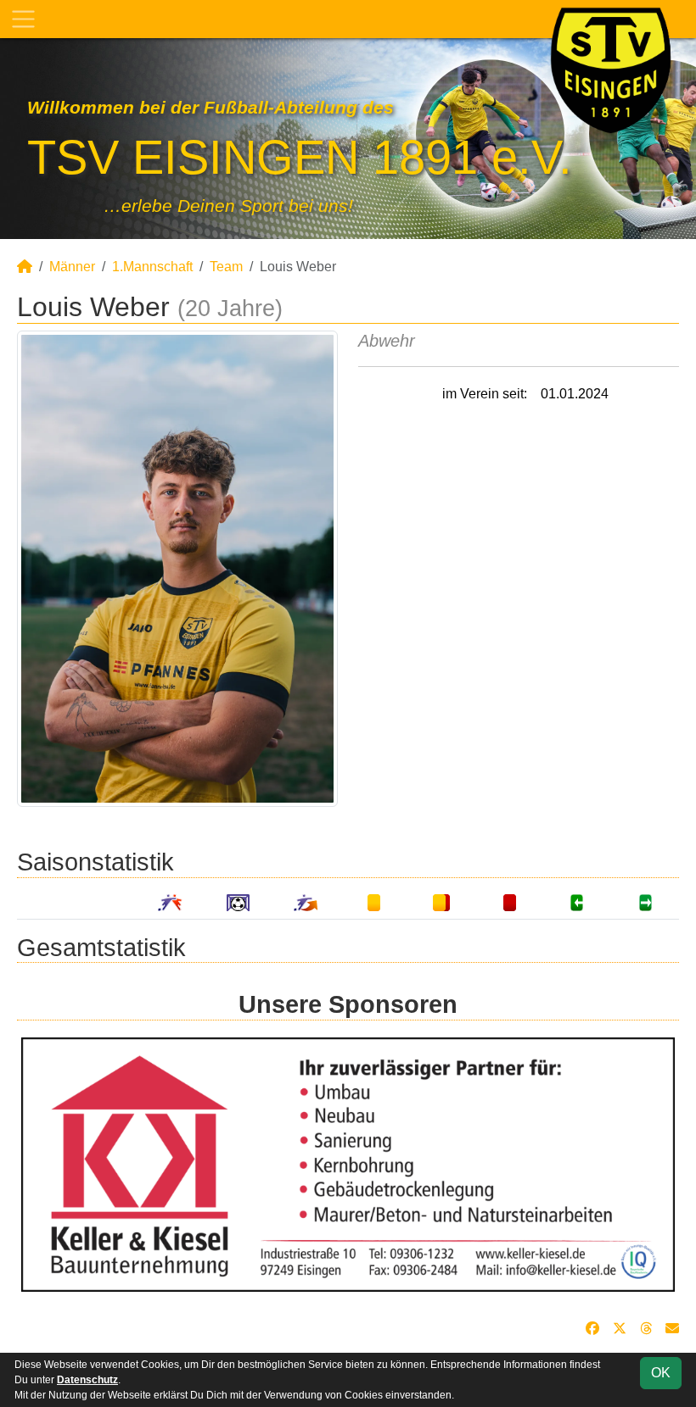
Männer (72, 266)
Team (226, 266)
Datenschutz (87, 1380)
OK (661, 1372)
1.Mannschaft (152, 266)
